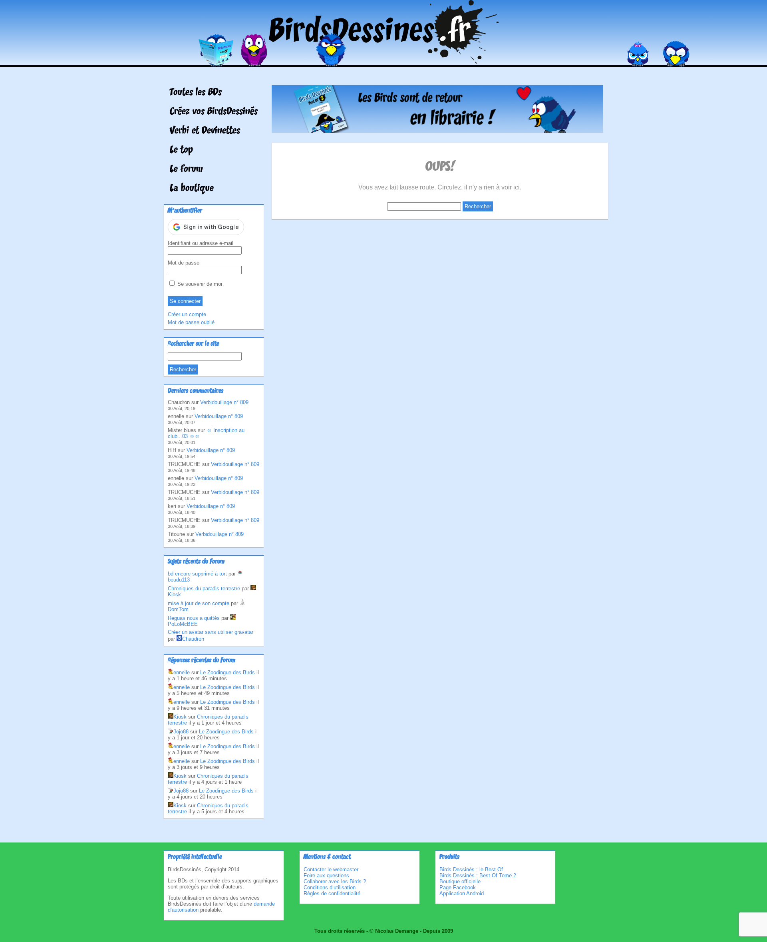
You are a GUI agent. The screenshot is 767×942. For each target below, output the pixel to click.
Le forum (186, 169)
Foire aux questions (326, 875)
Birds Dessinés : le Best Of (471, 869)
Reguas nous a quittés (194, 618)
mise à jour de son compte (198, 603)
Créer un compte (187, 314)
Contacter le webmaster (331, 869)
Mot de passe (183, 263)
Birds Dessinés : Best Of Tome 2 (477, 875)
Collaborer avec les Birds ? (335, 881)
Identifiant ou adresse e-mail (200, 243)
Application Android (461, 893)
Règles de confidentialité (332, 893)
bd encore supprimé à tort (197, 574)
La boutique (192, 189)
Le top (181, 150)
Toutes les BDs (196, 93)
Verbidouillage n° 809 (224, 402)
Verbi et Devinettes (205, 131)
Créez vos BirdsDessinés (214, 112)
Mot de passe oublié (191, 322)
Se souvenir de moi (199, 284)
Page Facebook (457, 887)
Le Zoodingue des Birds (227, 672)
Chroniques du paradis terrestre (204, 588)
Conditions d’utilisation (330, 887)
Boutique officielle (460, 881)
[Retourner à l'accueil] (384, 61)
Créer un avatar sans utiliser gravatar (210, 632)
